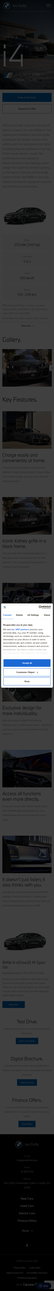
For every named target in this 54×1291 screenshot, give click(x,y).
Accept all (27, 663)
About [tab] (47, 615)
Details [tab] (19, 615)
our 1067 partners (20, 629)
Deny (27, 681)
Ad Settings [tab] (33, 615)
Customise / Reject (25, 672)
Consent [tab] (7, 615)
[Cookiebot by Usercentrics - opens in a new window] (39, 607)
